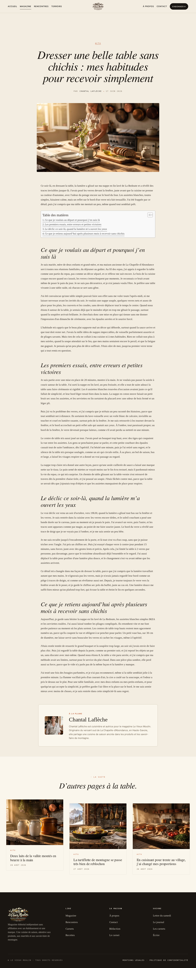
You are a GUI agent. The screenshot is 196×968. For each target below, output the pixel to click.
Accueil (12, 6)
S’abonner (178, 7)
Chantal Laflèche (91, 91)
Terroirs (56, 6)
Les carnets (159, 928)
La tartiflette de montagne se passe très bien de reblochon (98, 861)
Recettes (70, 935)
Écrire (156, 935)
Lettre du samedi (162, 915)
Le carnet (114, 935)
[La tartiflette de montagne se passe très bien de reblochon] (98, 826)
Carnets (70, 928)
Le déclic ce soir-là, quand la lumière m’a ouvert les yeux (76, 229)
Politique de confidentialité (169, 960)
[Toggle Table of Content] (148, 214)
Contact (162, 6)
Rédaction (114, 928)
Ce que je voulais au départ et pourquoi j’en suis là (72, 220)
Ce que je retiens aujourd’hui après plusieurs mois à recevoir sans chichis (84, 233)
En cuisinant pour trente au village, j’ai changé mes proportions (161, 861)
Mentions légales (134, 960)
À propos (148, 6)
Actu (98, 43)
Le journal (158, 922)
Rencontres (41, 6)
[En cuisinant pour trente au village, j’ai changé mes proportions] (161, 826)
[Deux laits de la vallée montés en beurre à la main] (34, 822)
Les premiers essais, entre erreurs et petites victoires (73, 224)
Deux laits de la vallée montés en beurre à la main (33, 857)
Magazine (25, 6)
